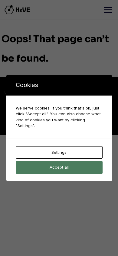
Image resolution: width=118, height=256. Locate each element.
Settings (59, 152)
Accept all (59, 167)
